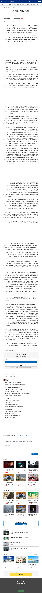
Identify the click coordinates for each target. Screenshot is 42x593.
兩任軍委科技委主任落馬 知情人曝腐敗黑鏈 (18, 532)
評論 (15, 4)
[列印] (15, 21)
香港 (20, 4)
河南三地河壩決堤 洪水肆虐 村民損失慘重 (18, 542)
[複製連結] (12, 21)
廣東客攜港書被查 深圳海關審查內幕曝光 (18, 548)
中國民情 (20, 374)
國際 (12, 4)
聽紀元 (28, 4)
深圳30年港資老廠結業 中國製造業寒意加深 (18, 537)
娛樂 (37, 4)
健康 (23, 4)
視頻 (25, 4)
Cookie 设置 (21, 590)
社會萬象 (10, 374)
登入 (39, 1)
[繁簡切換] (20, 21)
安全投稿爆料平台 (23, 435)
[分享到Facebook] (5, 21)
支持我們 (21, 574)
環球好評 (9, 7)
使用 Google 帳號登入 (22, 365)
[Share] (4, 472)
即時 (4, 4)
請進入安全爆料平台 (21, 524)
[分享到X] (10, 21)
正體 (11, 1)
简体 (13, 1)
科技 (34, 4)
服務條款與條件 (25, 367)
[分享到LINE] (7, 21)
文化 (39, 4)
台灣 (18, 4)
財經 (32, 4)
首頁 (2, 4)
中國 (7, 4)
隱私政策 (29, 367)
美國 (10, 4)
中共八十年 (15, 374)
